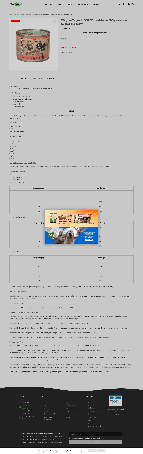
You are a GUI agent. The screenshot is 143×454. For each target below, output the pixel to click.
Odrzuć (101, 451)
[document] (71, 227)
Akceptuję (92, 451)
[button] (95, 213)
